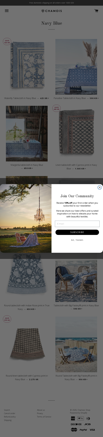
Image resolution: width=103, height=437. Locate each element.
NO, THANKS (77, 240)
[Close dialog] (100, 187)
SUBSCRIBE (77, 232)
